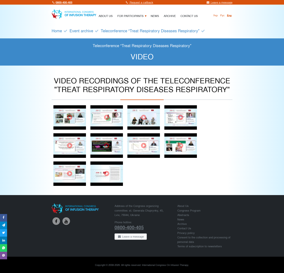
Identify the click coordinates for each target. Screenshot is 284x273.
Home (57, 30)
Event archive (81, 30)
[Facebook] (56, 221)
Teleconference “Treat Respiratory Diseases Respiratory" (150, 30)
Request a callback (141, 2)
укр (215, 15)
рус (222, 15)
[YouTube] (66, 221)
